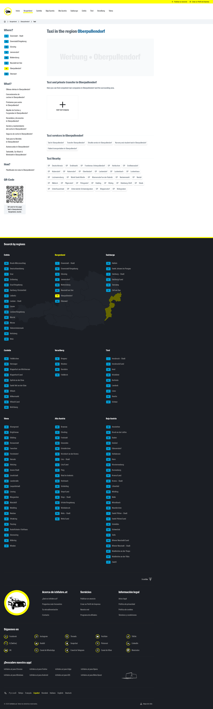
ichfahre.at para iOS (62, 675)
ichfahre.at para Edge (63, 669)
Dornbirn (62, 369)
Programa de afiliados (88, 615)
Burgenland (13, 22)
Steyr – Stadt (64, 497)
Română (45, 693)
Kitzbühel (113, 374)
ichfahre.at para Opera (89, 669)
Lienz (112, 391)
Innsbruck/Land (116, 364)
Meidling (11, 508)
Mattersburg (12, 57)
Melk (111, 497)
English (60, 693)
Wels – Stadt (63, 513)
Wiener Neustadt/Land (118, 540)
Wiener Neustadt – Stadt (118, 546)
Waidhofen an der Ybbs (118, 556)
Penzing (11, 524)
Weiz (10, 339)
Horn (111, 459)
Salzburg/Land (115, 279)
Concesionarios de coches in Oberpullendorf (15, 96)
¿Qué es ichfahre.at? (50, 598)
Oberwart (11, 74)
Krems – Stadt (115, 481)
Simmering (12, 535)
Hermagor (12, 364)
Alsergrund (12, 426)
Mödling (112, 491)
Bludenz (62, 364)
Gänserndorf (114, 448)
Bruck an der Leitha (117, 432)
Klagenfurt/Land (14, 374)
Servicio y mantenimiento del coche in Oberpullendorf (16, 127)
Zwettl (112, 562)
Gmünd (112, 443)
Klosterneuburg (115, 464)
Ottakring (11, 518)
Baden (112, 437)
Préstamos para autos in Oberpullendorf (14, 104)
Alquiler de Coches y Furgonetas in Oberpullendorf (17, 111)
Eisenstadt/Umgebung (16, 41)
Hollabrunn (114, 454)
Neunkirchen (114, 508)
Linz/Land (62, 464)
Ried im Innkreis (65, 475)
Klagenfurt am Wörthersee (18, 369)
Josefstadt (12, 475)
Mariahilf (11, 502)
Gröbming (12, 279)
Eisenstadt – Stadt (14, 36)
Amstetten (113, 426)
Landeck (113, 385)
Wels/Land (62, 518)
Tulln (111, 535)
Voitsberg (11, 333)
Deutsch (68, 693)
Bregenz (62, 358)
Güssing (11, 46)
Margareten (12, 497)
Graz (9, 274)
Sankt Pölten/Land (117, 518)
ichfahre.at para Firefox (38, 669)
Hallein (112, 263)
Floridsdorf (12, 454)
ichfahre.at (13, 704)
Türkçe (20, 693)
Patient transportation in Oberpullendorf (62, 148)
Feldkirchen (12, 358)
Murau (10, 322)
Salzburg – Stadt (116, 274)
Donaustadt (12, 443)
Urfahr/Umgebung (65, 502)
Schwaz (112, 402)
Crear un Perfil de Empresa (90, 604)
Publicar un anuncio (88, 598)
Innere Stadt (12, 470)
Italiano (53, 693)
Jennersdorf (12, 52)
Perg (60, 470)
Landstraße (12, 481)
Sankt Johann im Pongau (119, 268)
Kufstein (112, 380)
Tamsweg (113, 285)
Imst (111, 369)
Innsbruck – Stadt (116, 358)
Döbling (11, 437)
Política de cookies (126, 609)
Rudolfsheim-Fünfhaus (17, 529)
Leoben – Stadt (13, 301)
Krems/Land (114, 475)
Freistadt (62, 437)
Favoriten (11, 448)
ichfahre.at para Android (39, 675)
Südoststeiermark (15, 328)
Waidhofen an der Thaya (118, 551)
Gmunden (62, 443)
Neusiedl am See (14, 63)
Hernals (11, 459)
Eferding (62, 432)
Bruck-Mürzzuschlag (16, 263)
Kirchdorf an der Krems (68, 454)
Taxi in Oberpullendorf (56, 142)
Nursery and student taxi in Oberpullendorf (130, 142)
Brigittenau (12, 432)
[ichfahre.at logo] (8, 11)
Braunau (62, 426)
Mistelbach (114, 502)
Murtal (10, 317)
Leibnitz (11, 295)
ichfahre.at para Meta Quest (91, 675)
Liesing (11, 491)
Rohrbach (62, 481)
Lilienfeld (113, 486)
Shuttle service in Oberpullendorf (100, 142)
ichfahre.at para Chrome (13, 669)
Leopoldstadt (13, 486)
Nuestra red (84, 609)
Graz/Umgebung (14, 285)
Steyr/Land (63, 491)
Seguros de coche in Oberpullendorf (19, 134)
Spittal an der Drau (15, 380)
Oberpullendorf (25, 22)
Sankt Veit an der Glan (16, 385)
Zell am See (114, 290)
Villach (10, 391)
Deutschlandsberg (15, 268)
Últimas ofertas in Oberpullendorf (18, 89)
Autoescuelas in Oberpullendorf (17, 146)
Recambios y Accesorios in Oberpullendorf (15, 119)
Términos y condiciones (128, 615)
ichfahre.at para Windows (13, 675)
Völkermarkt (12, 396)
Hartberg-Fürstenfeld (16, 290)
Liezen (10, 306)
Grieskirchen (63, 448)
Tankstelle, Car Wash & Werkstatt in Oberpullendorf (16, 153)
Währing (11, 540)
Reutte (112, 396)
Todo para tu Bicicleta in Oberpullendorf (13, 140)
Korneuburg (114, 470)
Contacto (45, 615)
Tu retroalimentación (50, 609)
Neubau (11, 513)
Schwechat (113, 529)
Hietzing (11, 464)
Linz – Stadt (63, 459)
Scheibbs (113, 524)
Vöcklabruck (63, 508)
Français (28, 693)
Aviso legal (123, 598)
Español (37, 693)
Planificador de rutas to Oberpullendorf (20, 170)
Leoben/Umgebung (15, 312)
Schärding (63, 486)
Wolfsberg (11, 407)
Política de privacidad (127, 604)
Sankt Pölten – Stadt (117, 513)
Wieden (11, 546)
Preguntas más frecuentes (52, 604)
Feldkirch (62, 374)
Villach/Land (13, 402)
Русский (12, 693)
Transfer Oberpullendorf (76, 142)
